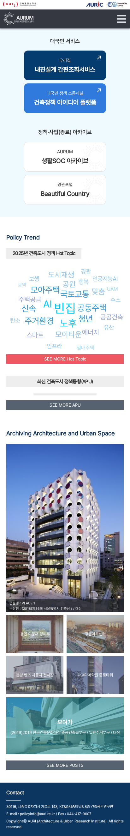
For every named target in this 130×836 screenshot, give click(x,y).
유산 (109, 327)
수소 (115, 299)
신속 (28, 308)
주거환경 (39, 321)
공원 (69, 284)
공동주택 (91, 308)
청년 (85, 319)
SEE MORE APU (65, 405)
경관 (86, 271)
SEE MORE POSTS (65, 765)
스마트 (35, 335)
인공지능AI (105, 278)
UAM (112, 289)
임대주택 (85, 348)
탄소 (15, 320)
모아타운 (68, 334)
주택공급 (30, 299)
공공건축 (111, 317)
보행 (34, 278)
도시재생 (61, 274)
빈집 (65, 308)
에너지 (90, 332)
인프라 (54, 345)
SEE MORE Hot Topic (65, 358)
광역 (22, 285)
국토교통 (74, 294)
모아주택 (45, 290)
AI (47, 304)
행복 (84, 281)
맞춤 (98, 291)
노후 (68, 323)
